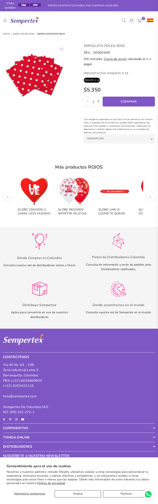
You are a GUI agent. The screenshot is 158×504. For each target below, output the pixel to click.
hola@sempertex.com (20, 396)
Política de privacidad (51, 483)
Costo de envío (115, 59)
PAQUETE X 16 (91, 80)
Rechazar (126, 494)
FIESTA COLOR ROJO (23, 33)
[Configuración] (149, 20)
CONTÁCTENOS (16, 357)
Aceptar (78, 494)
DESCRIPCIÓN (95, 138)
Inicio (6, 33)
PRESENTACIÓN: (106, 73)
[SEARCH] (124, 20)
